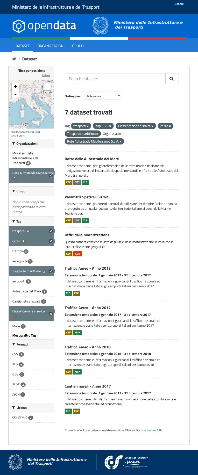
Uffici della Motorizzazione (87, 235)
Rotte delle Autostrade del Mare (92, 159)
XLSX (77, 332)
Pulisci (46, 75)
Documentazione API (148, 430)
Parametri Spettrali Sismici (87, 197)
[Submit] (171, 78)
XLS (85, 182)
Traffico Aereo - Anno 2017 (88, 307)
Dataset (23, 46)
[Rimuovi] (87, 126)
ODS (77, 182)
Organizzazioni (50, 46)
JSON (77, 254)
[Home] (14, 59)
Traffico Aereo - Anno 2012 (88, 268)
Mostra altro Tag (24, 335)
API (127, 430)
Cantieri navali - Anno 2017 (88, 386)
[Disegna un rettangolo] (47, 86)
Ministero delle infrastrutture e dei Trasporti (56, 7)
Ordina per (72, 96)
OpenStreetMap (31, 132)
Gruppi (78, 46)
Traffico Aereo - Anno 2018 (88, 347)
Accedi (179, 3)
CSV (68, 182)
